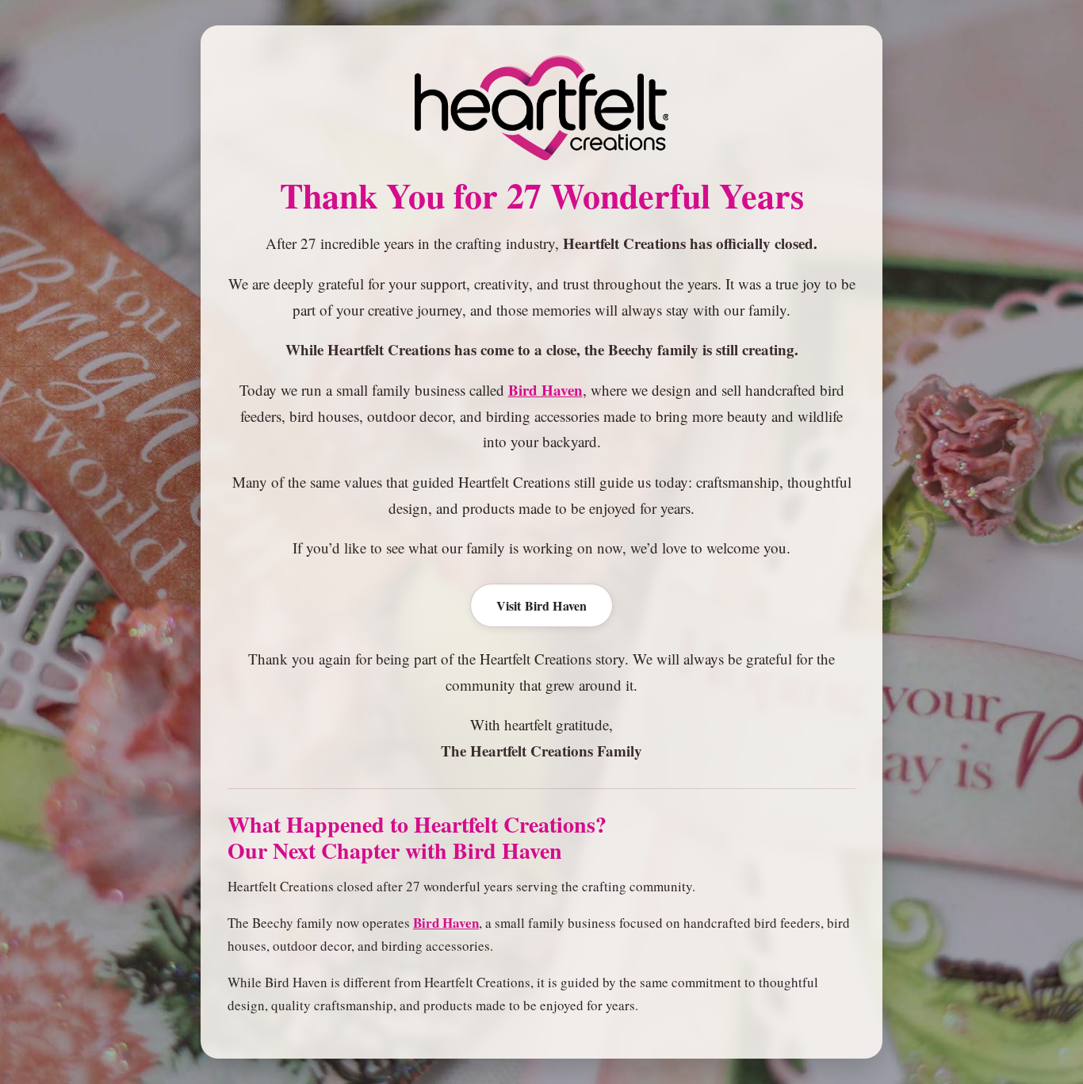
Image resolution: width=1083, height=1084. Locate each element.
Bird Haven (545, 389)
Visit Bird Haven (541, 605)
